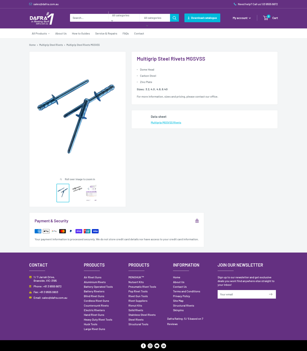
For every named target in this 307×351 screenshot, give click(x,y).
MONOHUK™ (136, 277)
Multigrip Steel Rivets (51, 44)
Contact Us (180, 286)
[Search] (174, 18)
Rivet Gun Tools (138, 296)
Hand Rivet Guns (94, 314)
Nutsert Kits (136, 282)
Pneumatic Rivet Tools (142, 286)
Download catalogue (204, 17)
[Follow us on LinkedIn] (163, 345)
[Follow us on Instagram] (150, 345)
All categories (120, 15)
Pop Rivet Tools (138, 291)
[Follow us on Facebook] (143, 345)
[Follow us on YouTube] (156, 345)
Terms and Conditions (186, 291)
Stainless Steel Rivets (142, 314)
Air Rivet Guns (92, 277)
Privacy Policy (181, 296)
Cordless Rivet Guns (96, 300)
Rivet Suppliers (137, 300)
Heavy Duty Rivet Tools (98, 319)
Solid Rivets (135, 310)
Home (32, 44)
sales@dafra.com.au (54, 297)
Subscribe (272, 294)
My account (240, 18)
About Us (178, 282)
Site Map (178, 300)
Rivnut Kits (135, 305)
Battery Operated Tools (98, 286)
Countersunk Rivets (96, 305)
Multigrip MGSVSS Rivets (166, 122)
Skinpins (178, 310)
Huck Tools (90, 324)
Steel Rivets (136, 319)
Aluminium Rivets (95, 282)
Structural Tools (138, 324)
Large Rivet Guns (94, 329)
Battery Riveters (94, 291)
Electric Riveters (94, 310)
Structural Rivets (183, 305)
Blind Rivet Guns (94, 296)
